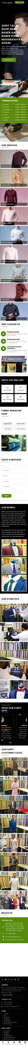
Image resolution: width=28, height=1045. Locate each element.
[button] (8, 60)
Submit (6, 496)
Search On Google (7, 995)
